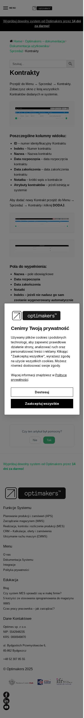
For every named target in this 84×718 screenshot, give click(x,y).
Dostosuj (42, 392)
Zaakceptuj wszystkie (42, 403)
